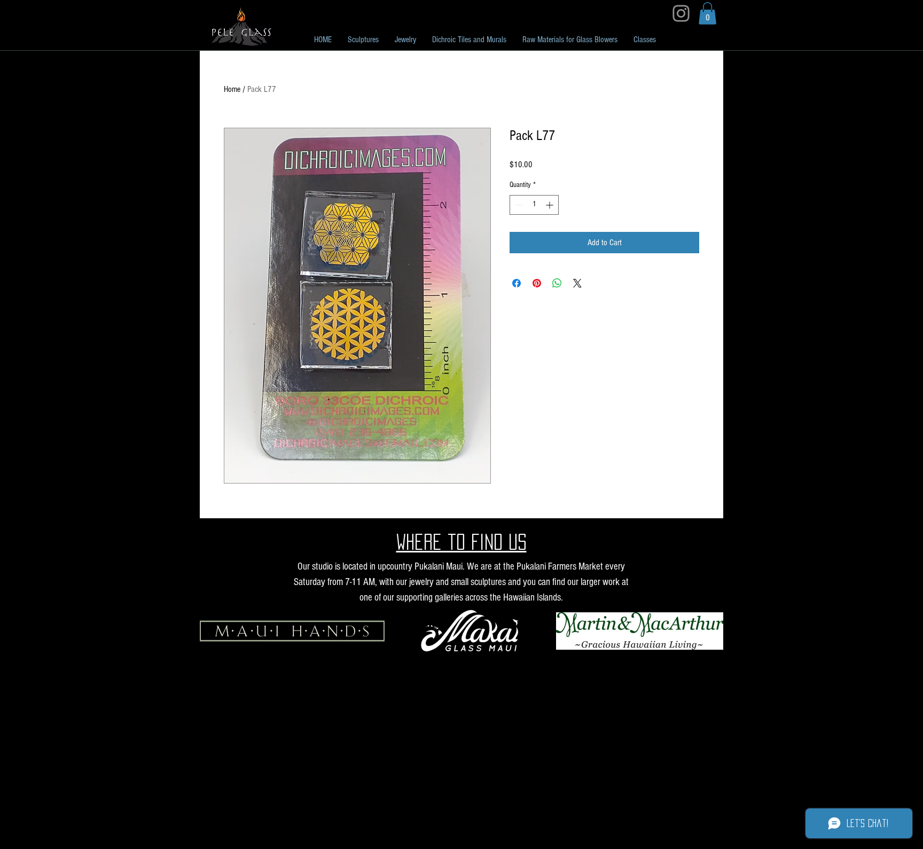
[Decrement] (518, 205)
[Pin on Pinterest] (536, 283)
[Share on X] (577, 283)
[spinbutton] (534, 205)
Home (232, 89)
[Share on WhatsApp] (557, 283)
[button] (707, 13)
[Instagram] (681, 13)
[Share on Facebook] (516, 283)
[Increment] (550, 205)
